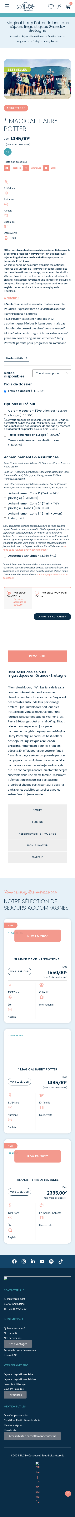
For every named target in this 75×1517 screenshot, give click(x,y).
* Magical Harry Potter (37, 1069)
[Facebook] (14, 1261)
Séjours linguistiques (33, 36)
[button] (13, 168)
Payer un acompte (16, 594)
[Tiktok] (60, 1261)
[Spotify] (51, 1261)
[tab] (37, 656)
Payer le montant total (51, 594)
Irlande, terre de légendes (38, 1180)
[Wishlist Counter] (51, 6)
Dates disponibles (14, 374)
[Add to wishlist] (8, 152)
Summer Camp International (37, 959)
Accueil (14, 36)
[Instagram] (23, 1261)
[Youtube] (42, 1261)
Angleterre (23, 41)
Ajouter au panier (52, 616)
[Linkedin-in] (33, 1261)
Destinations (55, 36)
